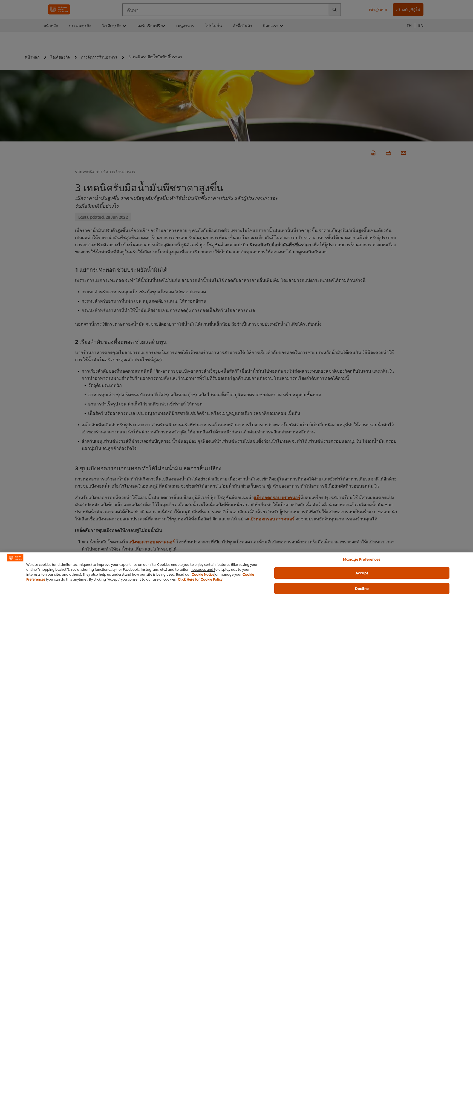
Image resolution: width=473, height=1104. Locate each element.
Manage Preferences (361, 559)
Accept (362, 572)
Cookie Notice (203, 574)
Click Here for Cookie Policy (200, 579)
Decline (362, 588)
